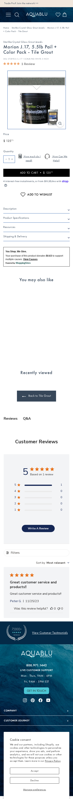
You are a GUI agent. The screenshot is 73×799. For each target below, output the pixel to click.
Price (6, 134)
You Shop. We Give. (16, 251)
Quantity (8, 151)
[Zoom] (60, 123)
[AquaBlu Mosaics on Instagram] (25, 700)
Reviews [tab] (11, 418)
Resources (9, 227)
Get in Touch (36, 690)
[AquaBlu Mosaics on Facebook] (40, 700)
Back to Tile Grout (39, 395)
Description (10, 208)
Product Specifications (16, 218)
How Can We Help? (59, 158)
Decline (34, 780)
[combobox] (52, 563)
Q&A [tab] (27, 418)
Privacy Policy (53, 760)
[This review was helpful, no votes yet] (51, 608)
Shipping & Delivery (15, 236)
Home (6, 28)
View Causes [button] (30, 259)
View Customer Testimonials (50, 633)
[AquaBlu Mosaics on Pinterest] (33, 700)
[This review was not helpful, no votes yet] (58, 608)
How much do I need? (32, 158)
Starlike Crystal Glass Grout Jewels (28, 28)
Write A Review (38, 528)
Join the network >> (27, 3)
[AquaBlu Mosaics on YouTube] (48, 700)
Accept (35, 770)
